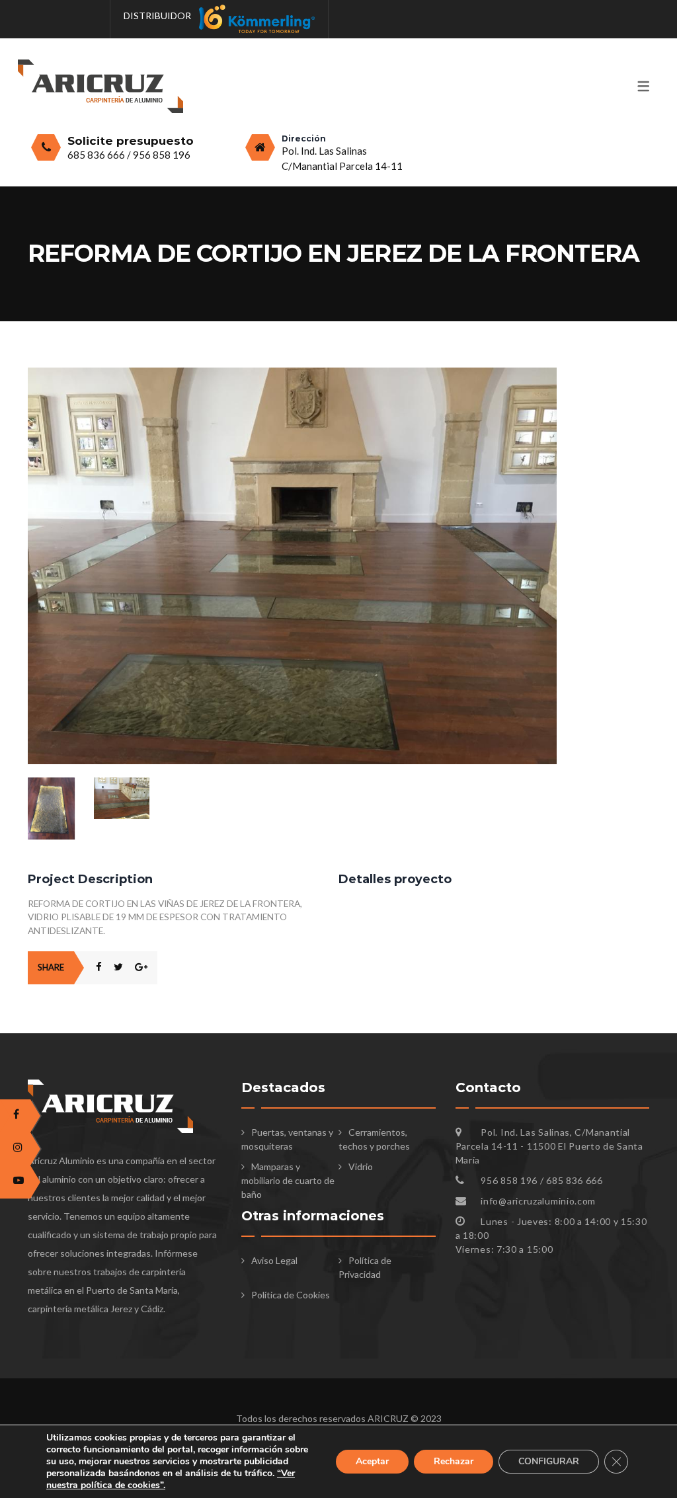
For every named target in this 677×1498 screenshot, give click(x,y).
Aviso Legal (274, 1260)
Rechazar (453, 1461)
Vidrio (360, 1166)
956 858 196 (161, 155)
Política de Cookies (290, 1294)
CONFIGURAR (548, 1461)
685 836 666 (97, 155)
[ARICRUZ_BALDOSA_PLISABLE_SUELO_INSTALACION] (292, 375)
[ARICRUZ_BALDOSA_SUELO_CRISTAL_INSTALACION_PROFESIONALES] (122, 798)
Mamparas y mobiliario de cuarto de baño (288, 1180)
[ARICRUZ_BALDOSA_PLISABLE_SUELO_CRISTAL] (56, 808)
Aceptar (372, 1461)
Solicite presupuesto (130, 140)
